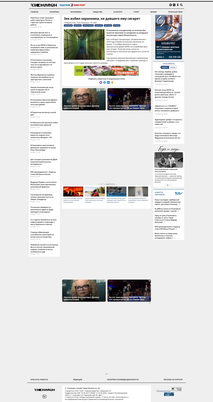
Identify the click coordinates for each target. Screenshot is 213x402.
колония (117, 25)
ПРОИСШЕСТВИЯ (175, 12)
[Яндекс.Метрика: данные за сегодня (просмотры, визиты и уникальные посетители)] (163, 391)
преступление (88, 25)
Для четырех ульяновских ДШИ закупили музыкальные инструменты (44, 161)
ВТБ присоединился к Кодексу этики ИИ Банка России (43, 173)
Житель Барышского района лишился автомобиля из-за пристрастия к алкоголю (42, 77)
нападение (68, 25)
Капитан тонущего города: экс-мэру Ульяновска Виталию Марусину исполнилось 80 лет (168, 135)
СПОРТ (136, 12)
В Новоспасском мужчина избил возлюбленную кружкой (44, 123)
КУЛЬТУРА (118, 12)
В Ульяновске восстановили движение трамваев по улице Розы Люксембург (43, 147)
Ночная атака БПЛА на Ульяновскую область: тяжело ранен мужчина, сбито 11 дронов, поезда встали (167, 93)
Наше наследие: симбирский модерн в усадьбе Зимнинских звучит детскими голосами (168, 202)
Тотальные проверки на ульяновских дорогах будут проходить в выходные (42, 209)
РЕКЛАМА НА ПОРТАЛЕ (173, 379)
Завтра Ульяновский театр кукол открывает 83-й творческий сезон (42, 89)
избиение (77, 25)
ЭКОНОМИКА (76, 12)
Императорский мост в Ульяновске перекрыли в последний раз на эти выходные (44, 34)
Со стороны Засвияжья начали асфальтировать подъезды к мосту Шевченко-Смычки (43, 222)
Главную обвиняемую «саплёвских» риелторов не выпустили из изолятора (42, 234)
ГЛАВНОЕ (34, 12)
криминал (98, 25)
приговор (108, 25)
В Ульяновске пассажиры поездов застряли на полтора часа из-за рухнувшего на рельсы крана (43, 63)
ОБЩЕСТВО (97, 12)
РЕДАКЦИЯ (77, 379)
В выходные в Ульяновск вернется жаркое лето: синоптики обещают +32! (41, 135)
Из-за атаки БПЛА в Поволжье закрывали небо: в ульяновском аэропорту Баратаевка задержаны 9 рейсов (44, 48)
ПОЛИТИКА (54, 12)
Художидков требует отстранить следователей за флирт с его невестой (168, 121)
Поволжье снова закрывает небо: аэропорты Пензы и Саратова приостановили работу (42, 21)
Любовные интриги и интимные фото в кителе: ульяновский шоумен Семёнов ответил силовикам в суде (44, 248)
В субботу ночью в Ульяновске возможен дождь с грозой (168, 210)
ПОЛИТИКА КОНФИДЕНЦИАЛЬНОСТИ (123, 379)
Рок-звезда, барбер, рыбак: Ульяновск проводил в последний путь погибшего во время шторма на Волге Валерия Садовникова (167, 76)
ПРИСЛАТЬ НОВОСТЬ (39, 379)
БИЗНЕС (153, 12)
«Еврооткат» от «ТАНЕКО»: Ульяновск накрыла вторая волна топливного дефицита (167, 108)
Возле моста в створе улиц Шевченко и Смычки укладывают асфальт (166, 235)
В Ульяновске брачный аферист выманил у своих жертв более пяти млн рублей (44, 102)
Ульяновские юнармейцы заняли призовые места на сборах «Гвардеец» (42, 197)
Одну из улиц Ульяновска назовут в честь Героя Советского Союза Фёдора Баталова (166, 218)
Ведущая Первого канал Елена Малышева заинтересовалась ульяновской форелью (43, 184)
